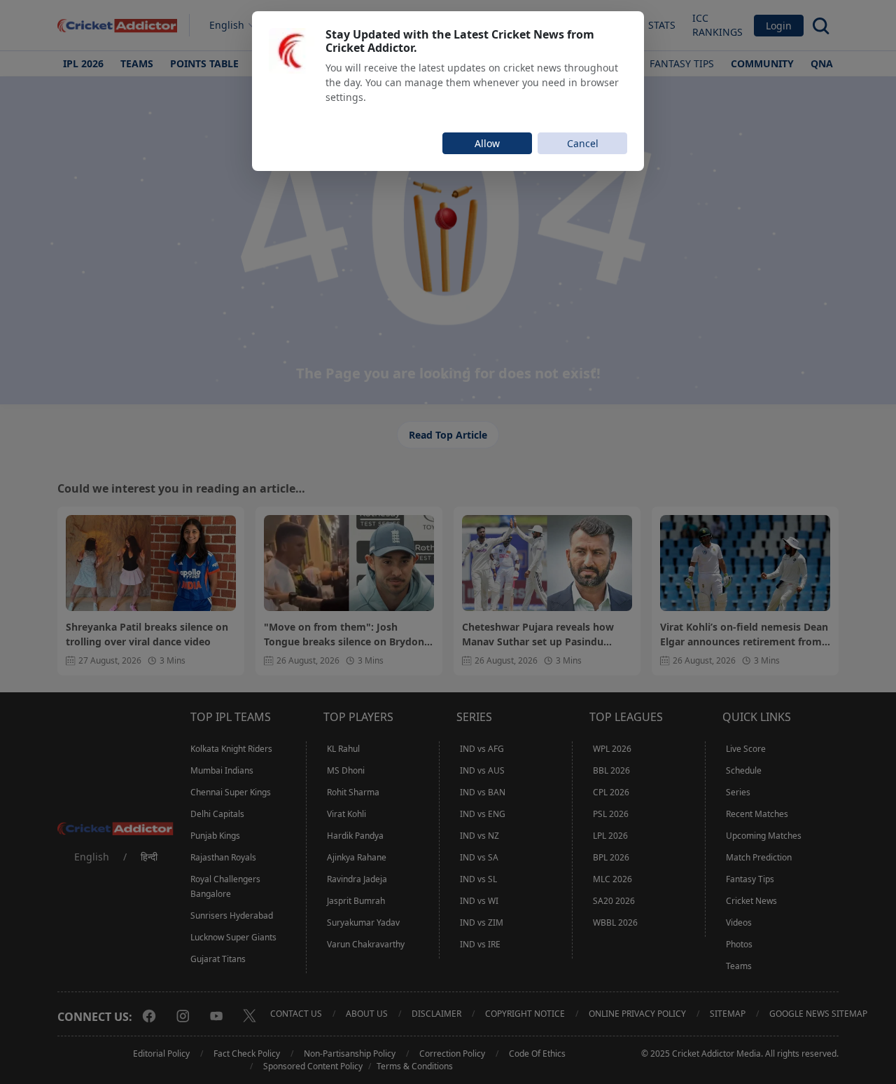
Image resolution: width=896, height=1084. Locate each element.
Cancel (582, 143)
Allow (487, 143)
